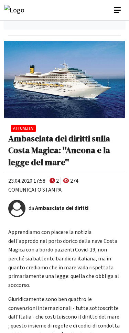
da (58, 208)
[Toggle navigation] (118, 10)
